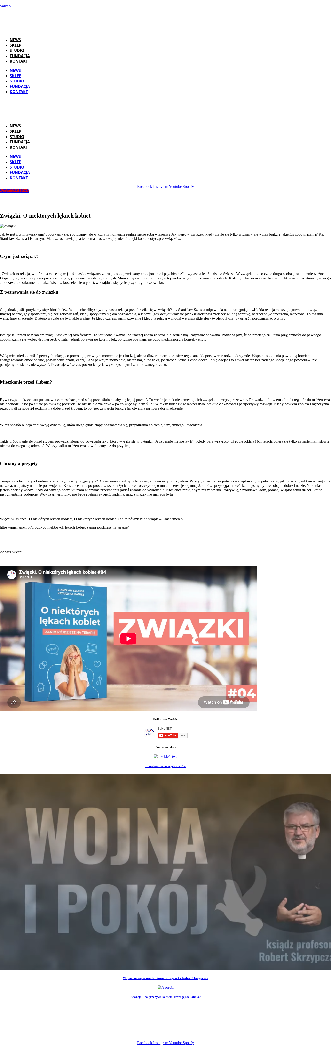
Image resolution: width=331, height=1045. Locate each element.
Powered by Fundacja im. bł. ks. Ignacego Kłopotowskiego (171, 1034)
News (15, 39)
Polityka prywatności (242, 1034)
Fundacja (20, 55)
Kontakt (19, 61)
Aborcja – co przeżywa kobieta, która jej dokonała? (165, 997)
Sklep (15, 45)
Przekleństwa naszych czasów (165, 766)
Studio (17, 50)
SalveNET (8, 6)
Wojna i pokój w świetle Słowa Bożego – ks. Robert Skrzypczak (165, 978)
